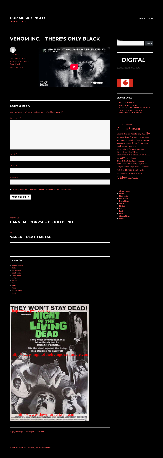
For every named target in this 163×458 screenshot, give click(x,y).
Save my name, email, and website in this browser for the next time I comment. (43, 190)
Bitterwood (120, 137)
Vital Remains (133, 178)
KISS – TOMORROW (126, 103)
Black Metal (14, 61)
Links (150, 18)
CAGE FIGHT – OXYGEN (128, 105)
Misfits (147, 155)
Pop (13, 283)
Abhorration (121, 125)
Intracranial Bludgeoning (126, 149)
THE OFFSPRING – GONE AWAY (131, 110)
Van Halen (132, 173)
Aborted (129, 125)
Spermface (145, 166)
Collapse (137, 140)
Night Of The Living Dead (126, 161)
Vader (142, 170)
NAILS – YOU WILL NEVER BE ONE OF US (134, 108)
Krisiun (135, 152)
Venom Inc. (14, 67)
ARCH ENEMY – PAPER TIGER (130, 113)
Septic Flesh (143, 164)
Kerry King (122, 152)
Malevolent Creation (124, 155)
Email (13, 166)
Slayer (120, 166)
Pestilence (121, 164)
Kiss (130, 152)
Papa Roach (140, 161)
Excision (146, 143)
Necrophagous (131, 158)
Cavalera (121, 140)
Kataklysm (140, 149)
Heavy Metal (24, 61)
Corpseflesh (145, 140)
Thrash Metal (15, 64)
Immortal (133, 146)
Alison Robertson (123, 134)
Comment (15, 118)
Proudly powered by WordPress (39, 448)
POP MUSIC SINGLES (28, 18)
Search (120, 40)
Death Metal (15, 55)
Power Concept (132, 164)
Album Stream (17, 265)
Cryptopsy (121, 143)
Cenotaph (129, 140)
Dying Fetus (137, 143)
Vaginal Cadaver (122, 173)
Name (13, 154)
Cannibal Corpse (144, 137)
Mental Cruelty (138, 155)
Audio (14, 268)
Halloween (122, 146)
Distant (128, 143)
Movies (14, 278)
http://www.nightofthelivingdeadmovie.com (27, 432)
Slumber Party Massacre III (132, 166)
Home (142, 18)
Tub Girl (136, 170)
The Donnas (124, 169)
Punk (14, 285)
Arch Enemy (136, 134)
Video (21, 67)
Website (14, 177)
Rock (14, 288)
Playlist (14, 280)
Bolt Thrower (131, 137)
